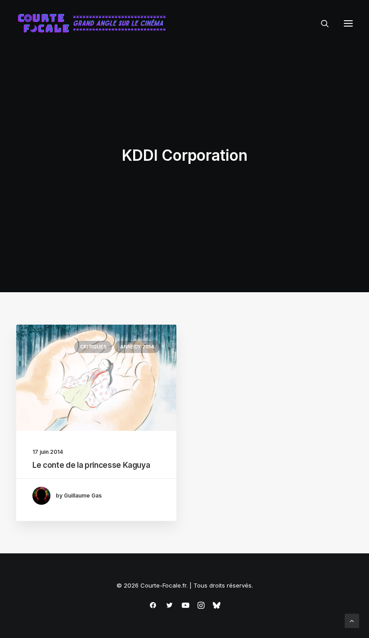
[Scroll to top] (352, 620)
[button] (348, 23)
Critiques (93, 347)
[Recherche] (321, 23)
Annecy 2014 (137, 347)
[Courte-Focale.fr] (95, 23)
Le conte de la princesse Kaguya (91, 465)
